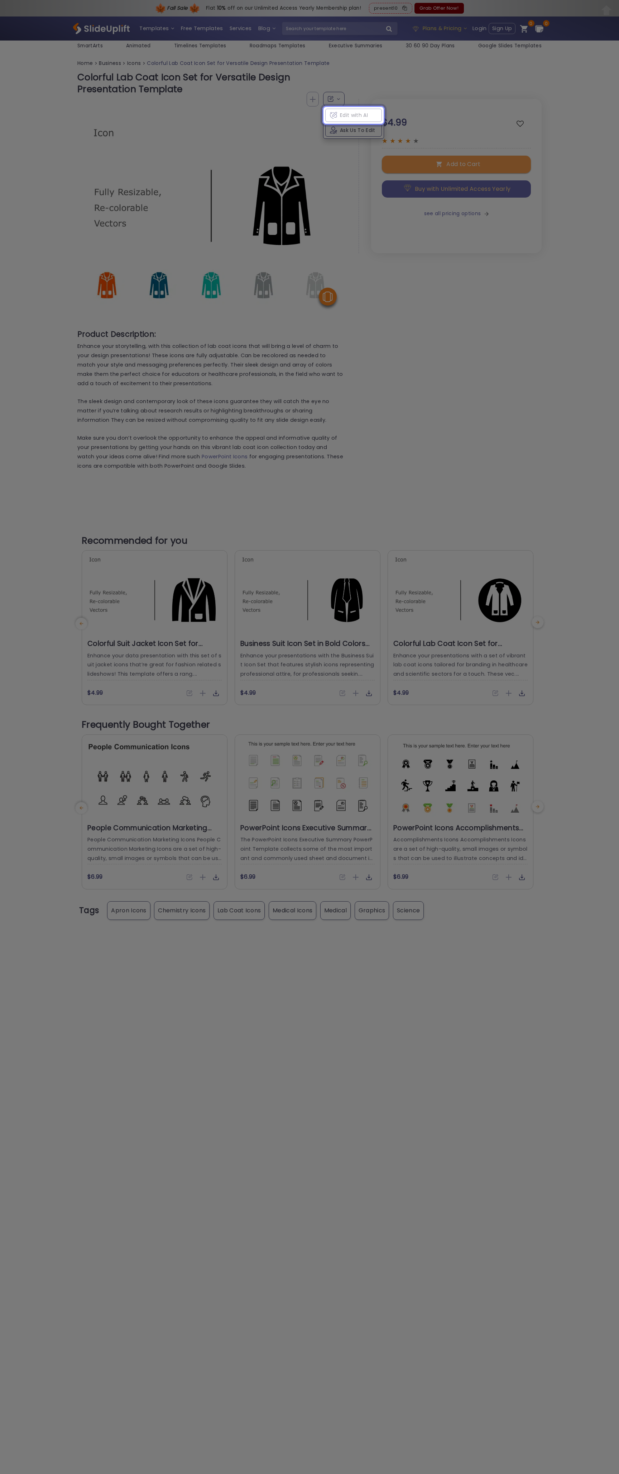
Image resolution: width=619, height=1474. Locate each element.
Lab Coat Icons (239, 910)
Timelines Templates (200, 45)
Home (85, 63)
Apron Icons (129, 910)
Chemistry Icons (182, 910)
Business (110, 63)
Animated (138, 45)
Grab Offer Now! (439, 8)
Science (408, 910)
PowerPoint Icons (225, 456)
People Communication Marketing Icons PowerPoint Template (147, 832)
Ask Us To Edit (357, 130)
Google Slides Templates (510, 45)
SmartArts (90, 45)
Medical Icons (292, 910)
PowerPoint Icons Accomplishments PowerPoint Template (456, 832)
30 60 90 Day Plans (430, 45)
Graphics (372, 910)
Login (479, 28)
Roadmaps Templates (278, 45)
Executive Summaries (356, 45)
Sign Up (502, 28)
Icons (134, 63)
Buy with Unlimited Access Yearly (462, 189)
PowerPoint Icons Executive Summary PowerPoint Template (305, 832)
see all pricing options (452, 213)
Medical (335, 910)
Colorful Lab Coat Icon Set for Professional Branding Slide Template (458, 648)
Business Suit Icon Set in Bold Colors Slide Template (302, 648)
